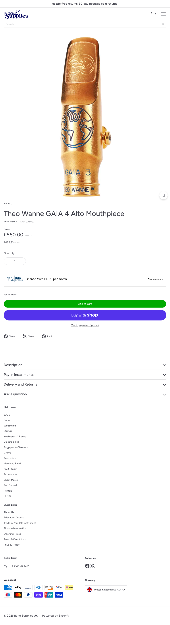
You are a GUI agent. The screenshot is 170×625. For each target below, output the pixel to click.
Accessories (10, 474)
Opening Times (12, 533)
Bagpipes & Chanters (16, 447)
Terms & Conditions (14, 539)
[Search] (163, 24)
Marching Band (12, 463)
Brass (7, 420)
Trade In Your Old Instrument (20, 523)
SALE (7, 414)
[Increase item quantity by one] (22, 261)
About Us (9, 512)
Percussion (10, 458)
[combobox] (85, 24)
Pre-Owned (10, 485)
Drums (7, 452)
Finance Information (15, 528)
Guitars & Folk (11, 441)
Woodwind (10, 425)
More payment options (85, 325)
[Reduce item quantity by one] (7, 261)
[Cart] (153, 14)
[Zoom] (163, 195)
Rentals (8, 490)
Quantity (9, 253)
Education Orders (14, 517)
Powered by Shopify (55, 615)
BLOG (7, 496)
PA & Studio (10, 469)
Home (7, 203)
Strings (8, 431)
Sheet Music (11, 479)
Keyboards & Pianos (15, 436)
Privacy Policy (12, 544)
